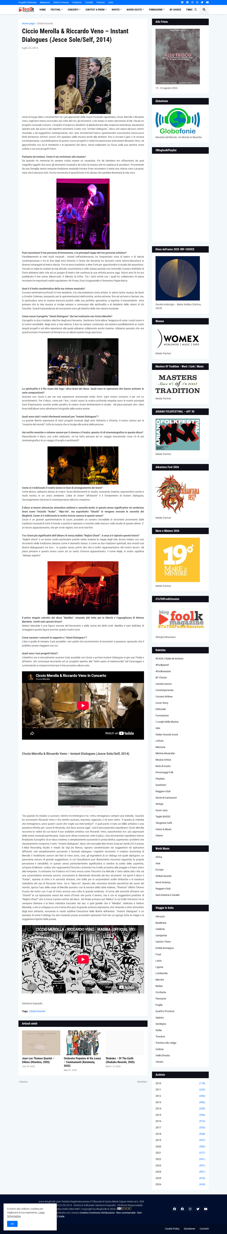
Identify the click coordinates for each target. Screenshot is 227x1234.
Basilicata (161, 922)
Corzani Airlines (164, 696)
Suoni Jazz (162, 810)
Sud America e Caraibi (167, 895)
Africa (159, 857)
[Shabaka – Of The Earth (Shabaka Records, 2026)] (125, 1042)
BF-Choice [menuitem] (175, 9)
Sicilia (159, 1030)
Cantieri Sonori (164, 683)
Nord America (163, 882)
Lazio (159, 960)
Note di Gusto (163, 766)
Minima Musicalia (165, 753)
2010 (180, 1083)
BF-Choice (161, 677)
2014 (180, 1108)
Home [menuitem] (43, 9)
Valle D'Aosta (163, 1055)
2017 (180, 1127)
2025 (180, 1178)
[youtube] (207, 2)
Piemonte (161, 998)
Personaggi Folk (164, 772)
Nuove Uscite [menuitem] (134, 9)
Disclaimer (189, 1228)
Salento (160, 1017)
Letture (160, 740)
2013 (180, 1102)
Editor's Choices (61, 2)
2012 (180, 1095)
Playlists (160, 778)
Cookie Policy (172, 1228)
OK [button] (12, 1223)
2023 (180, 1165)
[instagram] (192, 2)
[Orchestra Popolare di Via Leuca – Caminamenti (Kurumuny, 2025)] (83, 1042)
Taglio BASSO (163, 816)
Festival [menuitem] (56, 9)
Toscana (160, 1036)
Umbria (160, 1049)
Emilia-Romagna (165, 948)
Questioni (161, 784)
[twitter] (202, 2)
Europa (160, 869)
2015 (180, 1114)
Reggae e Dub (163, 791)
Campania (161, 935)
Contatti (89, 2)
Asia (158, 863)
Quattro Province (165, 1011)
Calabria (160, 929)
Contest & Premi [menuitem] (95, 9)
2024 (180, 1171)
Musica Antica (163, 759)
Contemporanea (164, 690)
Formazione (162, 715)
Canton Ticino (163, 941)
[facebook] (182, 2)
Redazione (45, 2)
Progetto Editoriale (27, 2)
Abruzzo (160, 916)
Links (110, 2)
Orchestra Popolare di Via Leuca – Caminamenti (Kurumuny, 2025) (82, 1062)
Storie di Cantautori (166, 797)
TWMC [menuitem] (189, 9)
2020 (180, 1146)
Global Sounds (45, 23)
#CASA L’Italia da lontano (169, 658)
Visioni (159, 835)
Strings (159, 803)
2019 (180, 1140)
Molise (159, 986)
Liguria (159, 967)
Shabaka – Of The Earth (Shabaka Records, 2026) (120, 1060)
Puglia (159, 1004)
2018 (180, 1133)
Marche (160, 979)
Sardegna (161, 1023)
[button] (196, 9)
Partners (100, 2)
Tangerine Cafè (164, 822)
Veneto (159, 1061)
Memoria (160, 747)
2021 (180, 1152)
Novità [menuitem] (116, 9)
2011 (180, 1089)
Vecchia (141, 1081)
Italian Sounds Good (167, 734)
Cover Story (162, 702)
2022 (180, 1159)
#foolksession (163, 671)
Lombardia (162, 973)
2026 (180, 1184)
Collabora (77, 2)
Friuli (158, 954)
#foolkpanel (162, 665)
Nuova (23, 1081)
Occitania (161, 992)
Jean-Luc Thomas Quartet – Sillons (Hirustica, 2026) (38, 1060)
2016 (180, 1121)
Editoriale (161, 709)
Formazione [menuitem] (156, 9)
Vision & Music (163, 829)
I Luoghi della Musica (167, 721)
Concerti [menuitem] (73, 9)
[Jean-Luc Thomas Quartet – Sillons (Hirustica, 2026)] (41, 1042)
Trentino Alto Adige (166, 1042)
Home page (28, 23)
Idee (158, 728)
